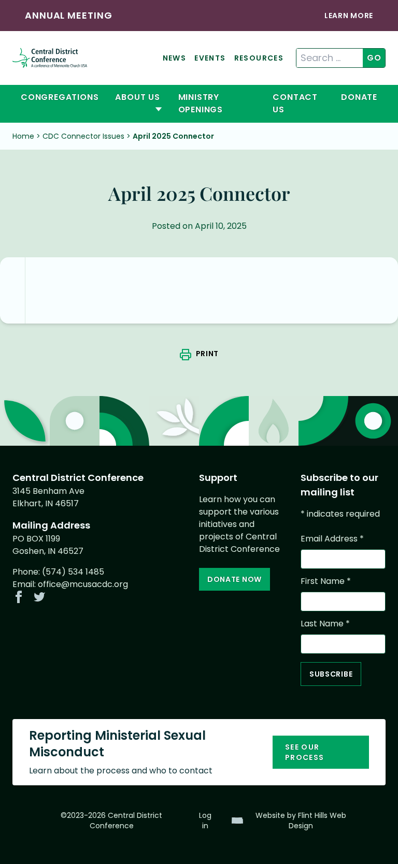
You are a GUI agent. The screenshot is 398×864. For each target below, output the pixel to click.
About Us (137, 97)
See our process (304, 752)
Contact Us (295, 103)
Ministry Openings (200, 103)
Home (23, 136)
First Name (326, 581)
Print (207, 353)
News (175, 58)
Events (209, 58)
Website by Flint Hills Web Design (300, 820)
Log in (205, 820)
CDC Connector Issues (83, 136)
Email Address (332, 539)
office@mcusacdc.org (83, 584)
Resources (259, 58)
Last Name (325, 623)
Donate (359, 97)
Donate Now (234, 579)
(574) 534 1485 (73, 572)
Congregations (59, 97)
